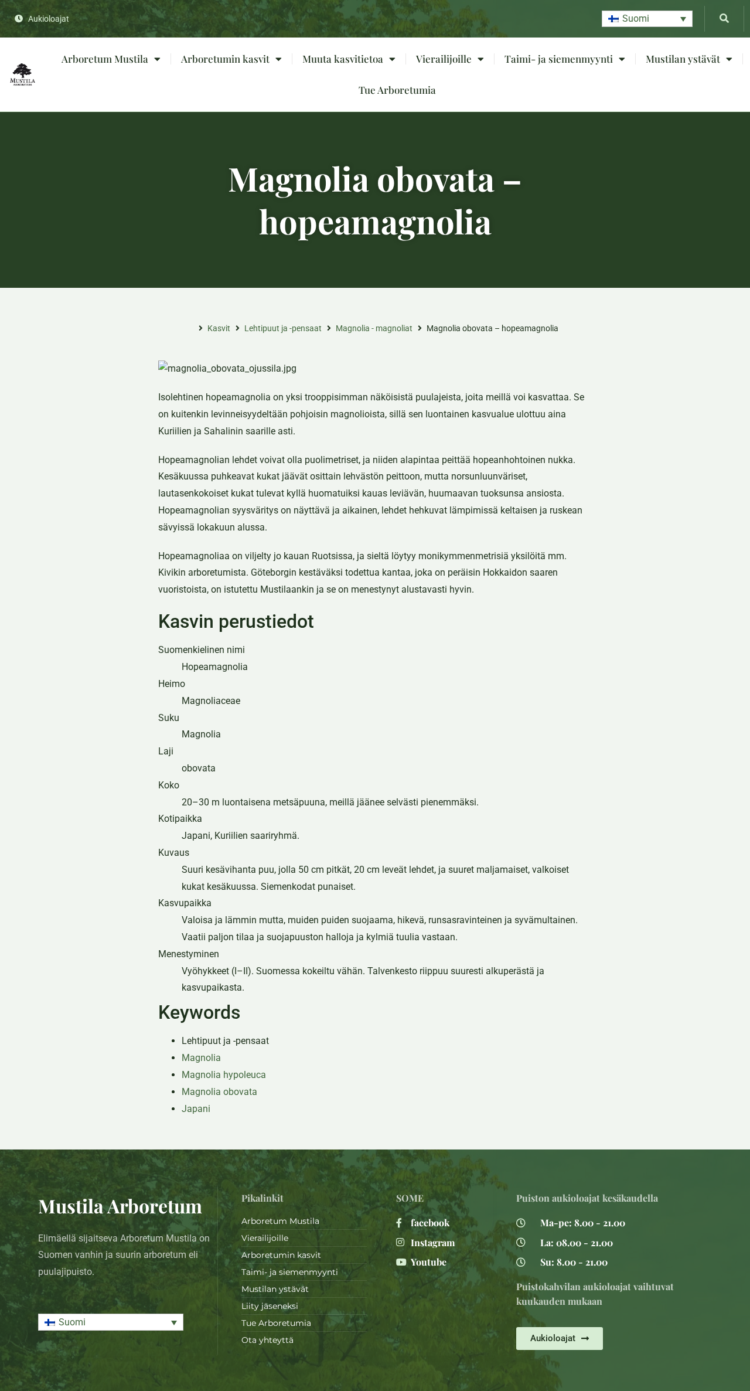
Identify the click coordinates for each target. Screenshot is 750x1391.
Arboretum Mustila (105, 58)
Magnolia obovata (219, 1091)
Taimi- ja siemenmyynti (558, 58)
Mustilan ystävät (683, 58)
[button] (647, 19)
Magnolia (201, 1057)
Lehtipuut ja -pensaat (283, 328)
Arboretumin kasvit (225, 58)
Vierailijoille (444, 58)
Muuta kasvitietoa (342, 58)
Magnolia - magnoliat (374, 328)
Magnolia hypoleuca (224, 1074)
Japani (196, 1108)
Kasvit (218, 328)
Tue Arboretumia (397, 89)
